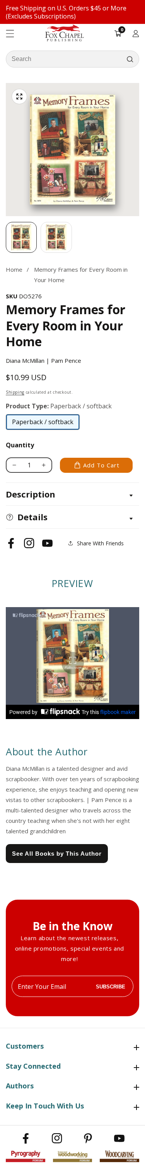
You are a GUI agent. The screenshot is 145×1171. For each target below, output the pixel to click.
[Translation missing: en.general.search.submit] (130, 59)
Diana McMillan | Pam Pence (43, 360)
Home (14, 269)
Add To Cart (101, 465)
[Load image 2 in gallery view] (56, 237)
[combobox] (72, 59)
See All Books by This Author (57, 853)
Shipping (15, 392)
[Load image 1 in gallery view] (21, 237)
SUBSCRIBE (110, 986)
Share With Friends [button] (100, 543)
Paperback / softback (42, 424)
